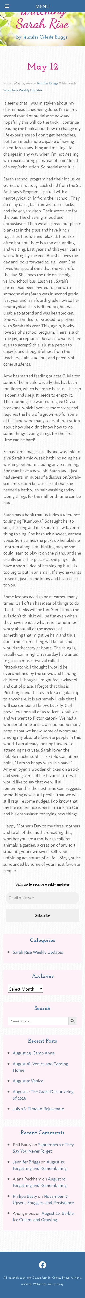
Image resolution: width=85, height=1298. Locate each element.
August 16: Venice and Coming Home (40, 1066)
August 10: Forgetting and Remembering (40, 1164)
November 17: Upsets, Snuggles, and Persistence (43, 1199)
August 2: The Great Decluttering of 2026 (43, 1094)
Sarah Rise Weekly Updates (22, 89)
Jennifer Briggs (47, 83)
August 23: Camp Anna (33, 1052)
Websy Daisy (55, 1283)
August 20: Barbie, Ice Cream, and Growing (44, 1216)
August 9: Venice (28, 1080)
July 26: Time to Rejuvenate (38, 1108)
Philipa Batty (25, 1195)
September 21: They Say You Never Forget (43, 1147)
